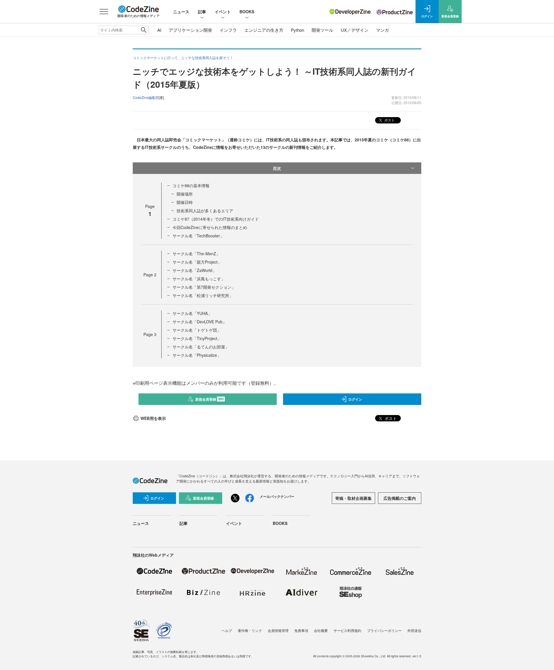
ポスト (389, 119)
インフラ (228, 30)
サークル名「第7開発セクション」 (204, 287)
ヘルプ (227, 630)
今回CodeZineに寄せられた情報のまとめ (210, 227)
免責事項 (301, 630)
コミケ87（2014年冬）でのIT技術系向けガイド (216, 219)
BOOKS (246, 11)
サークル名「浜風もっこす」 (199, 278)
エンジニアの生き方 (263, 30)
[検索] (143, 30)
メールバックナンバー (277, 496)
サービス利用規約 (347, 630)
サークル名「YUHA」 (192, 313)
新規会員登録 (209, 399)
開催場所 (185, 194)
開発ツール (322, 30)
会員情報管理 (278, 630)
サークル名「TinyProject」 (197, 338)
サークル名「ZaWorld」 (194, 270)
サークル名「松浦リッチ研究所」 (203, 295)
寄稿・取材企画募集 (353, 498)
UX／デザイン (354, 30)
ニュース (181, 11)
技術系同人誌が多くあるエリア (205, 210)
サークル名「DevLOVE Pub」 (200, 321)
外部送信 (414, 630)
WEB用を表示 (153, 418)
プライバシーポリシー (384, 630)
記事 (202, 11)
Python (297, 30)
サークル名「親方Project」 (197, 262)
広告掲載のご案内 (399, 498)
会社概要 (321, 630)
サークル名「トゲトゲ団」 (197, 330)
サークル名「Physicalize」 (197, 355)
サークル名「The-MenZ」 (196, 253)
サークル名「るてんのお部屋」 (201, 347)
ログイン (355, 399)
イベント (223, 11)
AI (159, 30)
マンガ (382, 30)
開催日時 (185, 202)
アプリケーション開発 (190, 30)
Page (149, 274)
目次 (277, 168)
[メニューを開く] (103, 11)
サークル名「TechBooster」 (198, 236)
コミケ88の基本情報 (191, 185)
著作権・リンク (250, 630)
